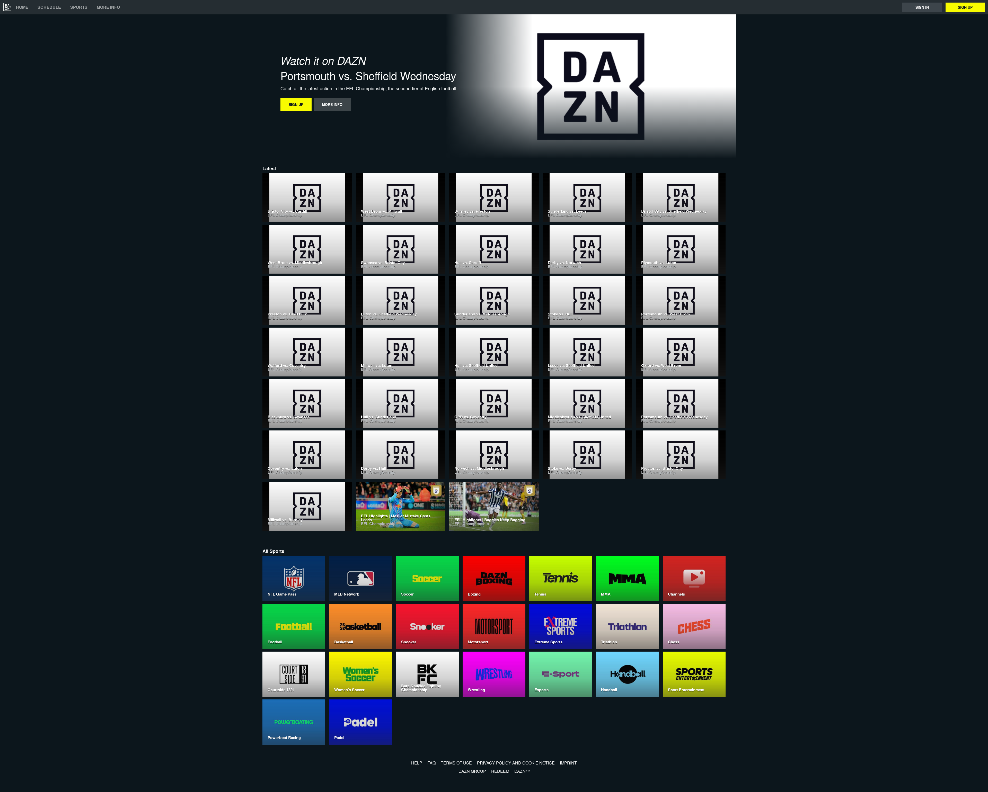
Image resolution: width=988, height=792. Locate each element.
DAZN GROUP (472, 771)
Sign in (922, 7)
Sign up (965, 7)
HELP (416, 763)
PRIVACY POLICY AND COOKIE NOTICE (516, 763)
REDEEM (500, 771)
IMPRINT (568, 763)
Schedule (49, 7)
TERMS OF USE (456, 763)
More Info (108, 7)
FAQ (431, 763)
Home (22, 7)
